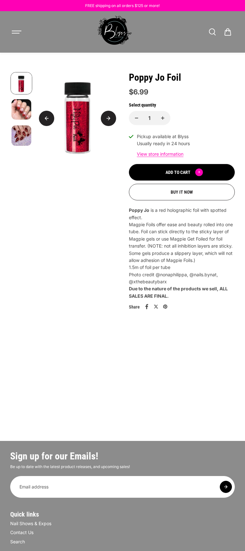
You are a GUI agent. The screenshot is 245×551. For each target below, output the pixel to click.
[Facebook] (147, 306)
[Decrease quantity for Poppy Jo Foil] (136, 118)
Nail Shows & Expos (30, 523)
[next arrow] (108, 118)
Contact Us (21, 532)
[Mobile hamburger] (17, 32)
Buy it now (182, 192)
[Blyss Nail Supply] (114, 32)
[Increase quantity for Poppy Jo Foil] (162, 118)
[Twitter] (156, 306)
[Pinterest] (165, 306)
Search (17, 541)
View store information (160, 154)
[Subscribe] (226, 487)
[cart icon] (228, 32)
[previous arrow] (46, 118)
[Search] (212, 32)
